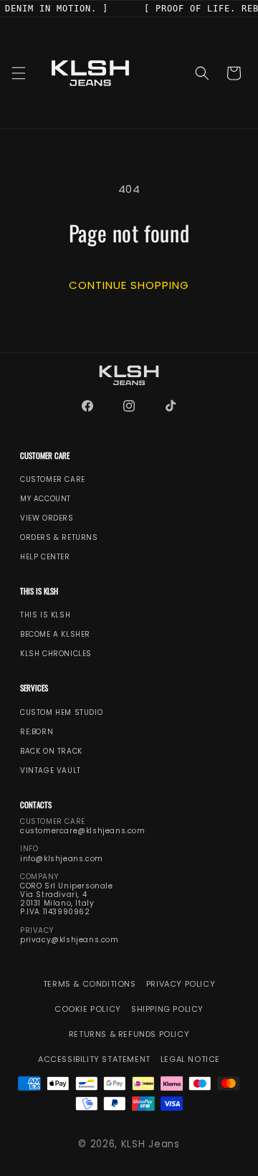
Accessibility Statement (94, 1059)
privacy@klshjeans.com (69, 940)
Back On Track (51, 750)
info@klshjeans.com (61, 858)
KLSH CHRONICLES (56, 654)
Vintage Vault (50, 770)
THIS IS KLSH (45, 615)
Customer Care (52, 479)
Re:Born (36, 731)
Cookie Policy (87, 1009)
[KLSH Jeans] (129, 375)
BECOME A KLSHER (55, 634)
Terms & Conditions (89, 984)
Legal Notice (190, 1059)
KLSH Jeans (150, 1144)
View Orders (47, 518)
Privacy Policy (180, 984)
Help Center (45, 557)
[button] (18, 73)
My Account (45, 499)
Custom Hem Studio (61, 712)
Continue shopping (129, 284)
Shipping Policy (167, 1009)
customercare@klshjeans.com (82, 831)
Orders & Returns (59, 538)
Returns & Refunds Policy (129, 1034)
